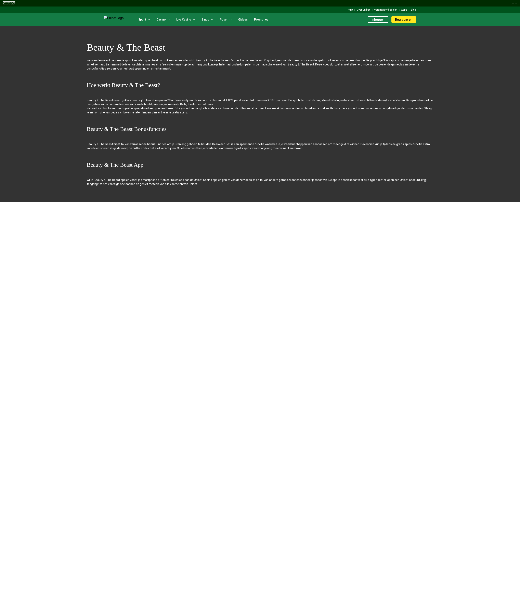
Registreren (403, 20)
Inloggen (378, 20)
